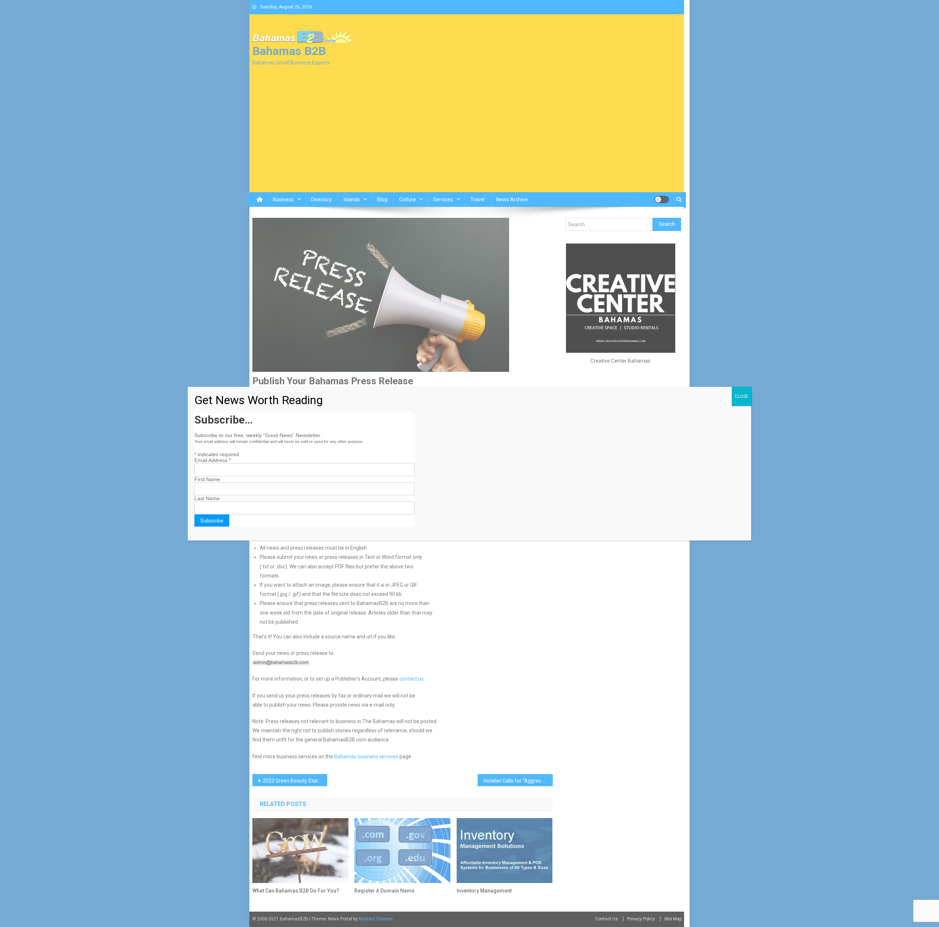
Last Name (207, 498)
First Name (207, 479)
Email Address (212, 460)
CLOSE (741, 396)
